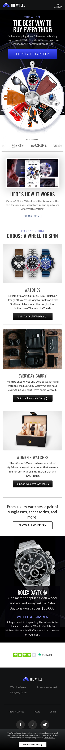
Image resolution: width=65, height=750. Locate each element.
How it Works (16, 711)
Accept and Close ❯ (33, 744)
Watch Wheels (18, 687)
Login (53, 711)
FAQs (37, 711)
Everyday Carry (18, 692)
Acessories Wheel (47, 687)
